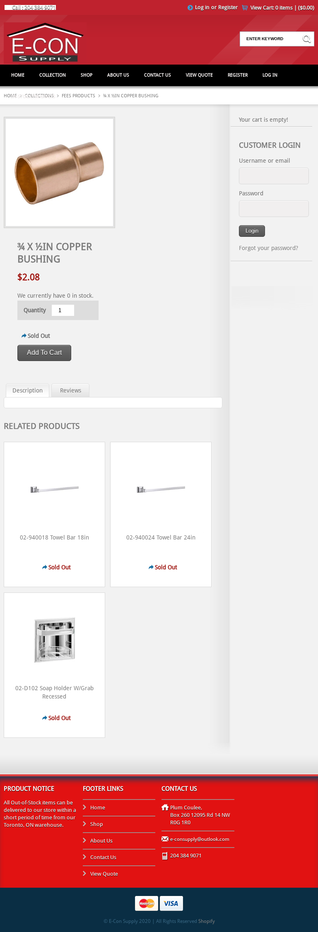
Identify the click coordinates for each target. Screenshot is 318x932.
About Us (118, 75)
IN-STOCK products (33, 96)
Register (228, 7)
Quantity (35, 310)
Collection (52, 75)
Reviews (70, 390)
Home (17, 75)
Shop (86, 75)
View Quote (199, 75)
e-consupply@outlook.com (199, 839)
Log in (202, 7)
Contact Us (157, 75)
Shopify (206, 921)
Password (251, 193)
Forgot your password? (268, 248)
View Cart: (282, 8)
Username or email (264, 160)
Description (27, 390)
